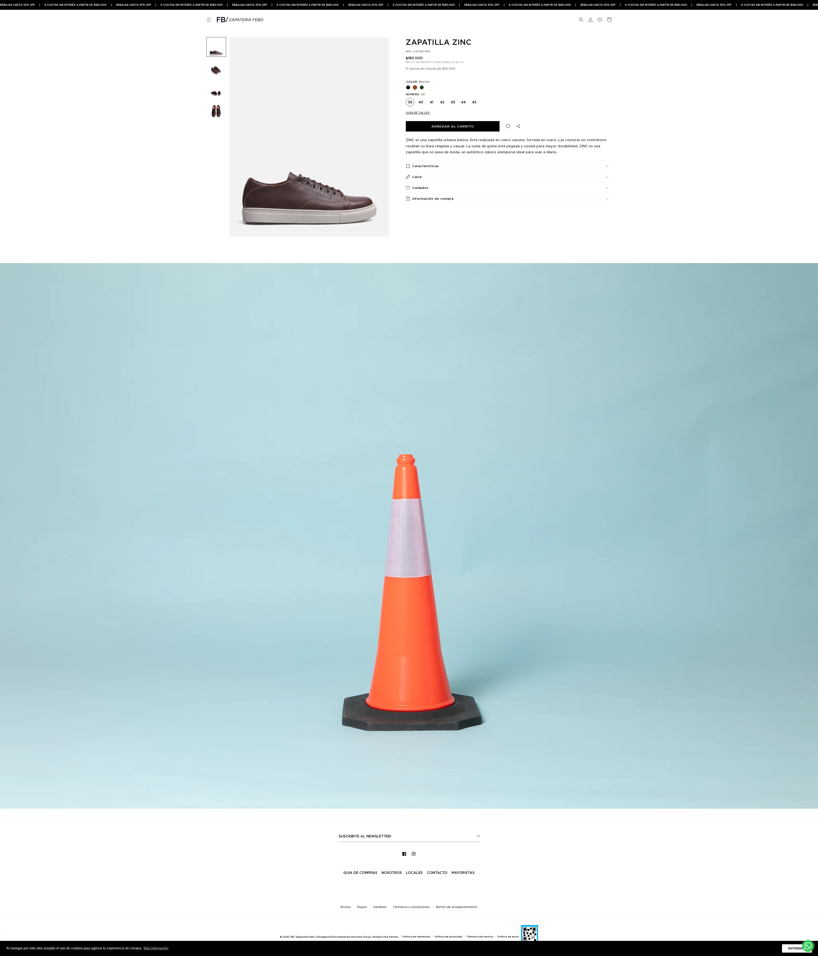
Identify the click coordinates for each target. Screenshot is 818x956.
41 (431, 101)
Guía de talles (417, 112)
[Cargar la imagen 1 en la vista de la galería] (216, 46)
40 (420, 101)
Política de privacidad (448, 936)
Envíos (346, 906)
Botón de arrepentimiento (456, 906)
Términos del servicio (480, 936)
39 (410, 101)
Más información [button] (156, 948)
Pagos (362, 906)
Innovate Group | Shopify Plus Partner (374, 937)
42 (442, 101)
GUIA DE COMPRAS (360, 873)
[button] (208, 19)
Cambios (379, 906)
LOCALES (414, 873)
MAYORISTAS (463, 873)
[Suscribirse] (478, 835)
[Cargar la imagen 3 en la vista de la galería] (216, 89)
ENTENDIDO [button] (797, 948)
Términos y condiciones (411, 906)
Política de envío (508, 936)
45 (474, 101)
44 (463, 101)
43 (452, 101)
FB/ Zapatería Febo (302, 937)
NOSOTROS (392, 873)
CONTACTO (437, 873)
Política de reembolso (417, 936)
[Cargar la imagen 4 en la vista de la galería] (216, 110)
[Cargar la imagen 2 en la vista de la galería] (216, 68)
